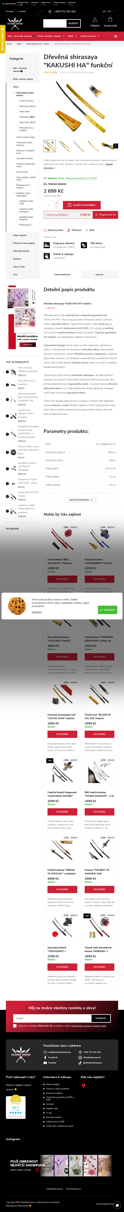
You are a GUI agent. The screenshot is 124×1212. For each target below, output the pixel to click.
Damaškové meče (24, 158)
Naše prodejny (53, 1084)
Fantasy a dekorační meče (25, 165)
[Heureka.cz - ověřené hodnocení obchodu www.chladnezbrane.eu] (16, 1107)
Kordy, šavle (22, 171)
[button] (62, 582)
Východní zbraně (21, 251)
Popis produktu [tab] (62, 274)
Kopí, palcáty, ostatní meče (26, 178)
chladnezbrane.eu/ (92, 1057)
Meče (15, 86)
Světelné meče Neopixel (26, 218)
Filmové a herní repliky (24, 243)
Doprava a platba (54, 1093)
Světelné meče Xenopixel (26, 210)
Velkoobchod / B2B (55, 1121)
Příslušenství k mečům (23, 186)
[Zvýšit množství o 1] (56, 203)
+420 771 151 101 (92, 1052)
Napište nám (52, 1108)
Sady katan (24, 111)
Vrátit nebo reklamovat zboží (59, 1126)
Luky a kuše (19, 266)
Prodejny (10, 11)
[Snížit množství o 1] (56, 207)
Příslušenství (25, 224)
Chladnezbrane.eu (54, 1188)
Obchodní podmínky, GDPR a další (60, 1098)
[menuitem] (21, 36)
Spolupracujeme (53, 1117)
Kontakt (22, 11)
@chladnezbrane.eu (92, 1062)
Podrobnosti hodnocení (83, 72)
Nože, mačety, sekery (23, 79)
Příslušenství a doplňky (26, 129)
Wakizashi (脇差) (27, 117)
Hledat (73, 23)
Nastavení (37, 612)
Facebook (53, 1057)
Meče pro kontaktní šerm (25, 152)
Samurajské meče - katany (25, 94)
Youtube (52, 1062)
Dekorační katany (27, 106)
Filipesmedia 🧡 (24, 1205)
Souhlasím (109, 609)
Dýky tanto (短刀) (27, 122)
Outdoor (17, 258)
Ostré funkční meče (25, 137)
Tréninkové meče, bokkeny (24, 144)
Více (15, 274)
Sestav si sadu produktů (57, 1089)
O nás (49, 1113)
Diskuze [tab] (99, 274)
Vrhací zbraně (19, 235)
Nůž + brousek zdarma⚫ (20, 70)
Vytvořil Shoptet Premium (107, 1204)
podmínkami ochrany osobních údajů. (88, 1025)
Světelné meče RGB (26, 202)
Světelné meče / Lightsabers (23, 194)
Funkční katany (26, 100)
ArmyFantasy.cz (73, 1188)
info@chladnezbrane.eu (59, 1052)
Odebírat (100, 1018)
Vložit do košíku (84, 205)
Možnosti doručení (57, 183)
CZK (109, 11)
